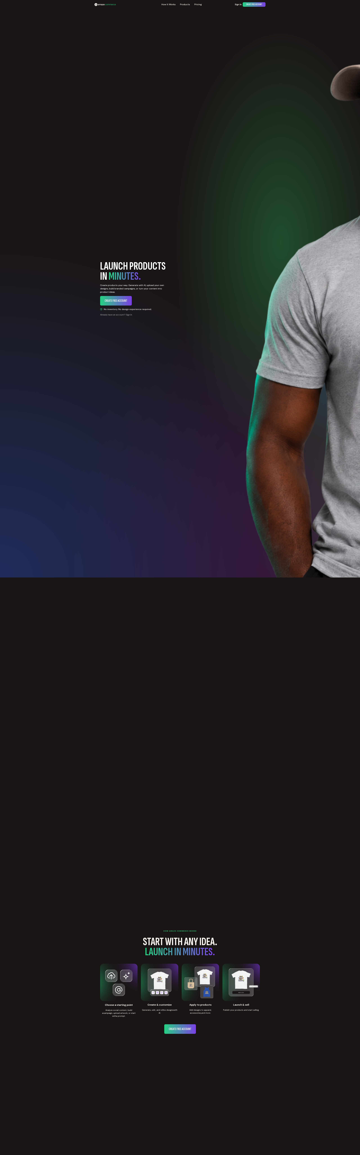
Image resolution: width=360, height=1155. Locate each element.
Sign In (238, 4)
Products (185, 4)
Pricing (198, 4)
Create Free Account (254, 4)
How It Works (168, 4)
